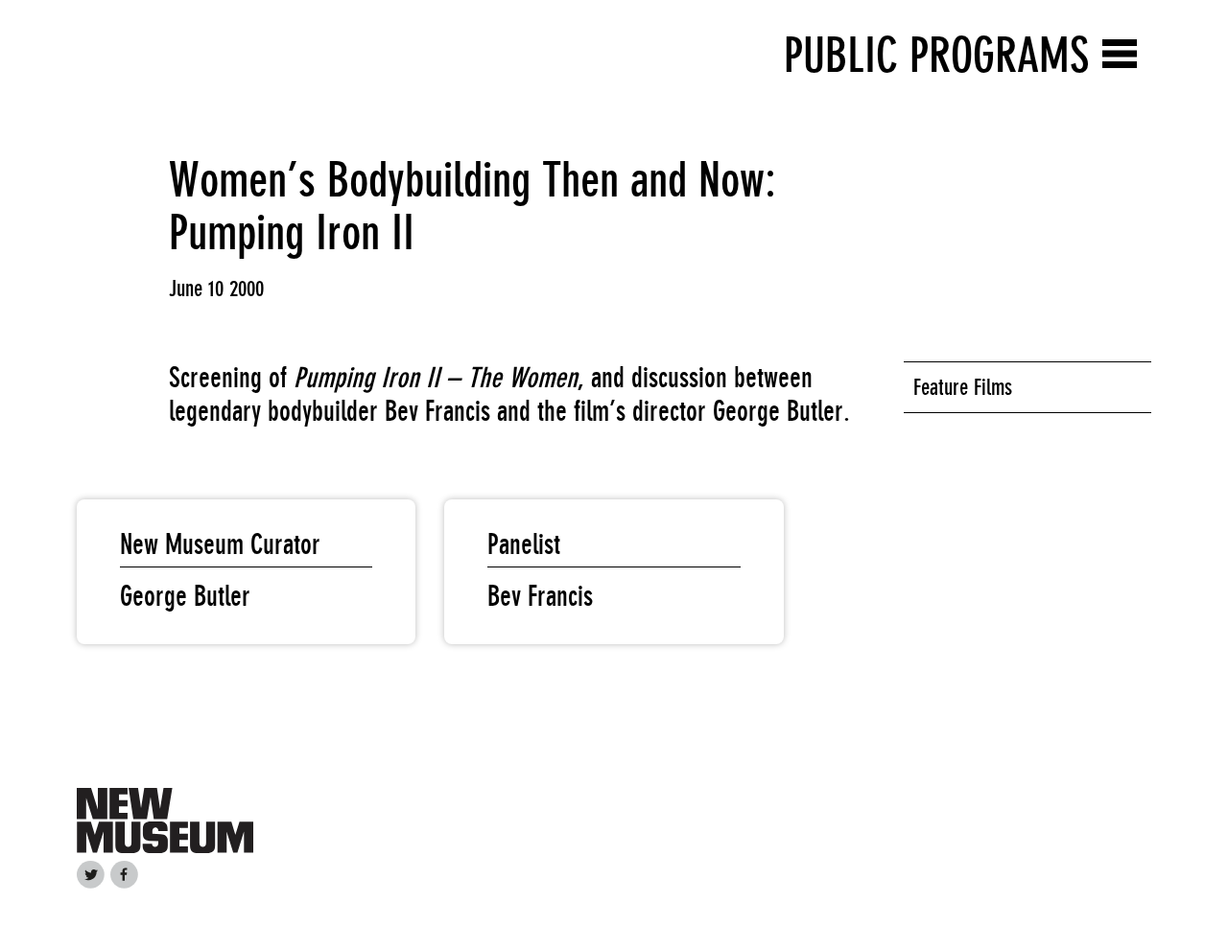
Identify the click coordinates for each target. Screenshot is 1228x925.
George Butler (185, 596)
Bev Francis (540, 596)
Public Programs (936, 55)
